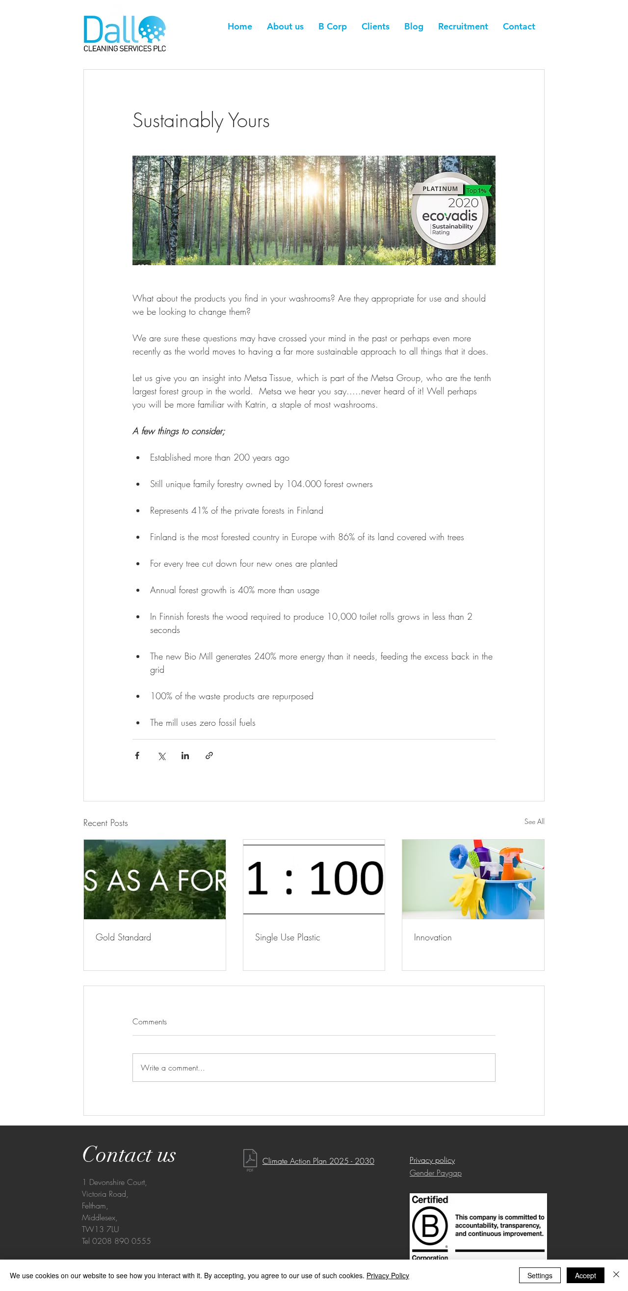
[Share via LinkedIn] (185, 755)
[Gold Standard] (155, 879)
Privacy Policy (387, 1275)
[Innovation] (473, 879)
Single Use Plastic (287, 937)
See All (534, 821)
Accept (585, 1275)
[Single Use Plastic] (314, 879)
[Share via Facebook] (137, 755)
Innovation (433, 937)
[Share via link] (209, 755)
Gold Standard (123, 937)
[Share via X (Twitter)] (161, 755)
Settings (539, 1275)
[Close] (616, 1275)
